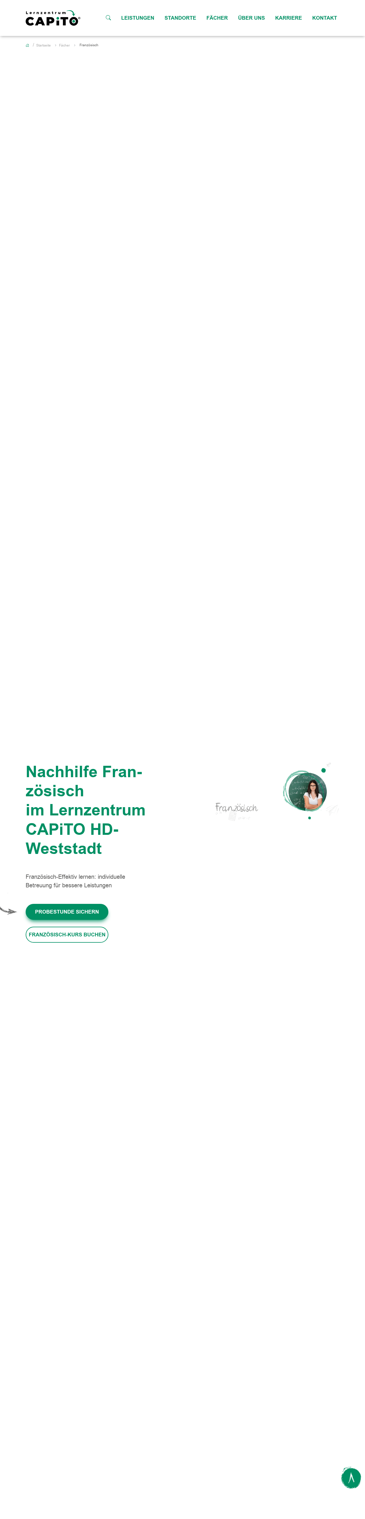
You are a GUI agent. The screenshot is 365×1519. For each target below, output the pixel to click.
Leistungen (137, 18)
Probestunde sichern (67, 912)
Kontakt (324, 18)
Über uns (251, 18)
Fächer (217, 18)
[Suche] (108, 18)
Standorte (180, 18)
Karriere (288, 18)
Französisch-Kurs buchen (67, 934)
